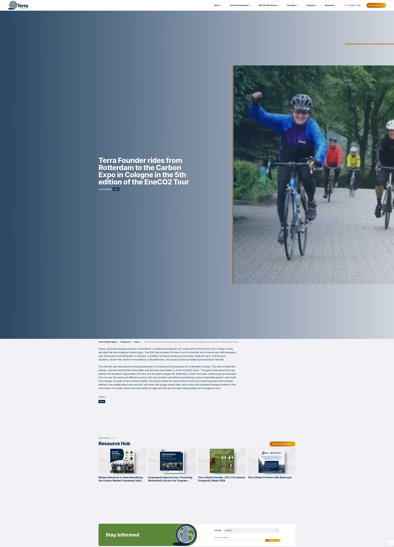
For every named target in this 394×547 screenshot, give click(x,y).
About (217, 5)
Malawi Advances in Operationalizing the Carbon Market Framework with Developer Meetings (120, 479)
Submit (271, 540)
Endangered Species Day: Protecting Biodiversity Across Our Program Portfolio (170, 479)
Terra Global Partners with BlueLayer (270, 477)
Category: (102, 397)
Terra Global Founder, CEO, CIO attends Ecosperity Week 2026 (221, 479)
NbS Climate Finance (268, 5)
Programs (310, 5)
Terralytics (291, 5)
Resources (329, 5)
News (116, 189)
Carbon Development (239, 5)
